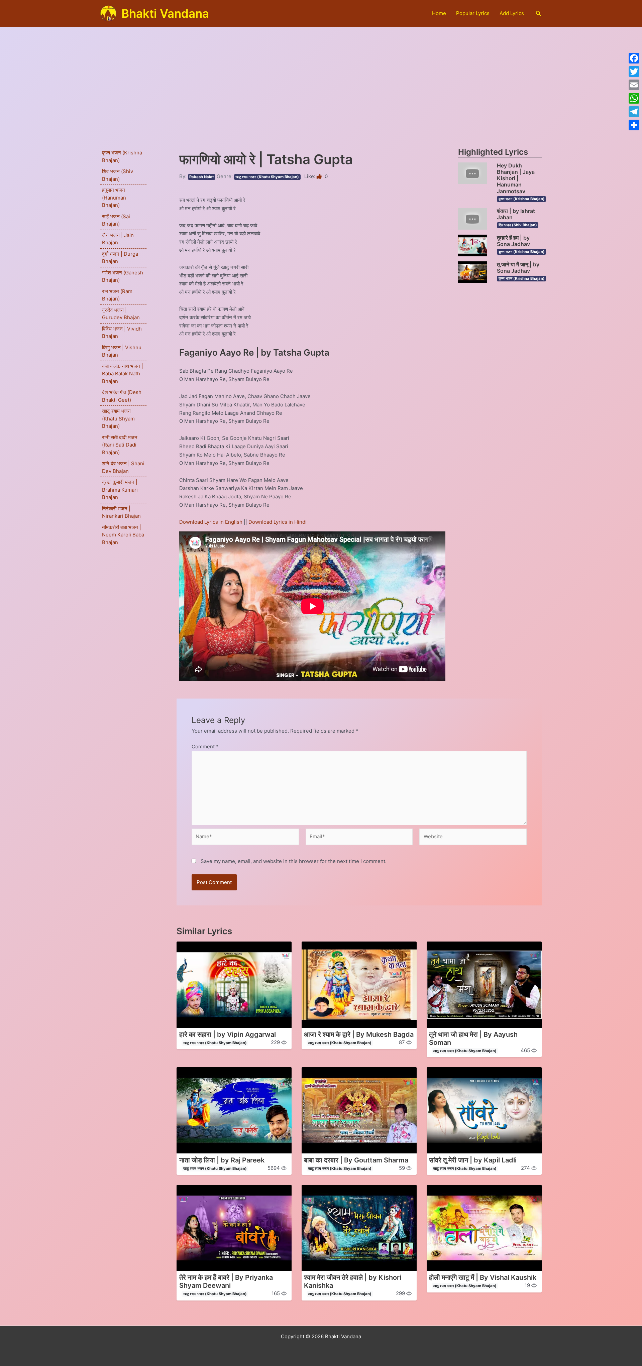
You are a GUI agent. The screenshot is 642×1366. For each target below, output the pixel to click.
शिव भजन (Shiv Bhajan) (518, 225)
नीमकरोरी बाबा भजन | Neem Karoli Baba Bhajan (123, 534)
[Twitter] (634, 71)
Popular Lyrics (473, 13)
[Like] (320, 176)
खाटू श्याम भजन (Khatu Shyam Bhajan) (118, 418)
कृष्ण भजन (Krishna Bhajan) (522, 199)
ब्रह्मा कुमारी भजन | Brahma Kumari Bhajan (120, 489)
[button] (539, 13)
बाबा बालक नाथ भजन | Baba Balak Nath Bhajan (122, 373)
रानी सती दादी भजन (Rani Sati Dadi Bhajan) (119, 445)
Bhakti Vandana (165, 13)
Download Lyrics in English (211, 522)
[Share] (634, 125)
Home (439, 13)
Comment (205, 746)
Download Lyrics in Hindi (277, 522)
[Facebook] (634, 58)
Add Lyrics (512, 13)
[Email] (634, 85)
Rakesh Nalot (201, 176)
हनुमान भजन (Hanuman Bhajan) (114, 197)
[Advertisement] (321, 77)
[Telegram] (634, 111)
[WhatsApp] (634, 98)
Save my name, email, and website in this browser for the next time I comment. (294, 861)
